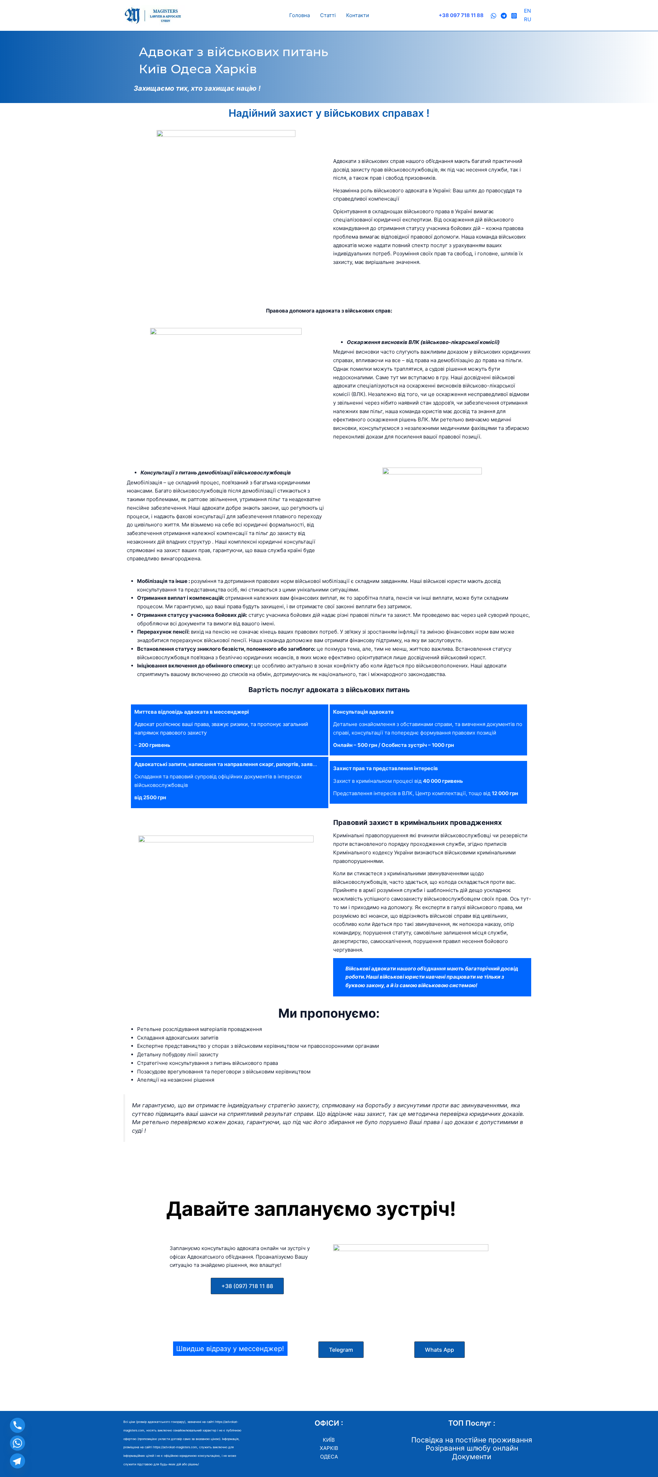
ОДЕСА (329, 1456)
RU (527, 19)
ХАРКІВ (329, 1448)
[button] (247, 1286)
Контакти (357, 15)
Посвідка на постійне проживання (471, 1440)
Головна (299, 15)
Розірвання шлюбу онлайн (472, 1448)
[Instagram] (514, 16)
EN (527, 11)
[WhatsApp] (493, 16)
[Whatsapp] (17, 1443)
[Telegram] (504, 16)
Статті (328, 15)
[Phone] (17, 1425)
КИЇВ (329, 1440)
